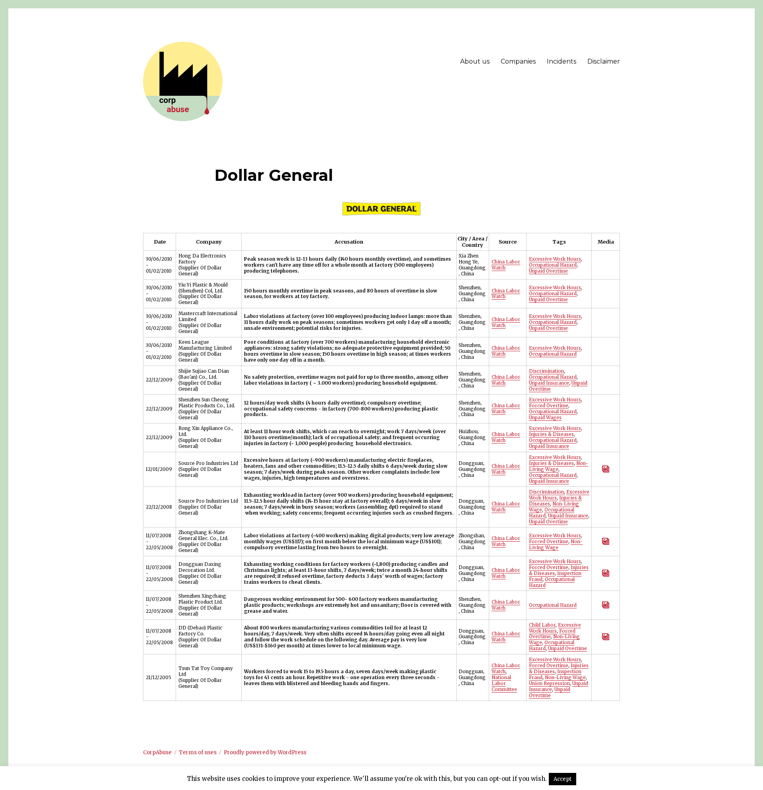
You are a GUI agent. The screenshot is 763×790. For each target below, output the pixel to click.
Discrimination (546, 371)
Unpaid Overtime (548, 271)
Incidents (561, 61)
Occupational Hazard (553, 265)
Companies (518, 61)
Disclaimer (603, 61)
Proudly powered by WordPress (265, 752)
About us (475, 61)
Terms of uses (198, 752)
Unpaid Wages (545, 417)
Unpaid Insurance (549, 383)
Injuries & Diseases (551, 434)
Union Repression (549, 683)
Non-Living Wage (556, 544)
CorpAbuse (157, 752)
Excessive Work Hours (555, 259)
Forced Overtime (548, 406)
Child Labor (542, 625)
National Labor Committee (504, 683)
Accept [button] (562, 779)
